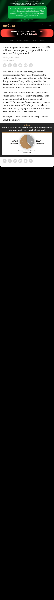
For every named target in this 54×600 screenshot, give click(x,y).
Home (11, 41)
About (34, 41)
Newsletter (22, 41)
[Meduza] (9, 25)
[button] (27, 143)
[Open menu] (49, 25)
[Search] (43, 25)
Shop (42, 41)
